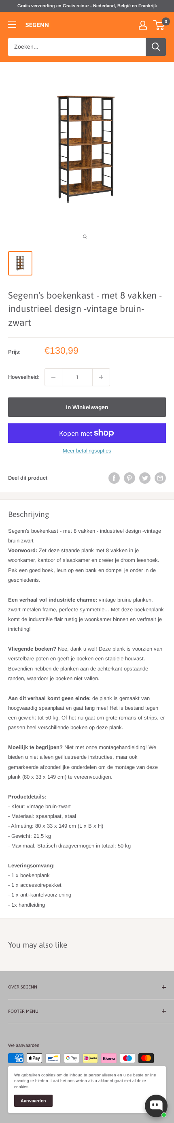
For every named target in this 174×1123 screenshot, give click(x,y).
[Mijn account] (143, 25)
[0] (159, 25)
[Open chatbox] (156, 1106)
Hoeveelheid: (24, 377)
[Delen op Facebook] (114, 478)
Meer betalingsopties (87, 451)
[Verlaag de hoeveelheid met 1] (53, 377)
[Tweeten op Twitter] (145, 478)
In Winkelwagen (87, 407)
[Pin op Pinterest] (129, 478)
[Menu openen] (12, 24)
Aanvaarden (33, 1100)
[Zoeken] (156, 47)
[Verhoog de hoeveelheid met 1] (101, 377)
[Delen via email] (160, 478)
